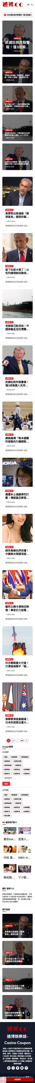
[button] (31, 38)
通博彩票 (17, 773)
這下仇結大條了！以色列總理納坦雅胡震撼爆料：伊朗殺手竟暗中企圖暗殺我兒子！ (17, 106)
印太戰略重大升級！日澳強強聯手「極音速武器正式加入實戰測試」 (17, 668)
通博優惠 (27, 769)
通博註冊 (18, 765)
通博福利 (7, 769)
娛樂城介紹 (17, 38)
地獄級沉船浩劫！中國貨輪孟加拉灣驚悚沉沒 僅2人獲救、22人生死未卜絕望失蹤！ (17, 135)
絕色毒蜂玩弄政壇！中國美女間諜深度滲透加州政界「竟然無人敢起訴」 (17, 555)
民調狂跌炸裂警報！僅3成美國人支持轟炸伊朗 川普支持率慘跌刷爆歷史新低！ (17, 164)
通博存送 (17, 769)
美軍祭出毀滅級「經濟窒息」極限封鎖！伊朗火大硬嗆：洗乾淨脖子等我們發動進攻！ (17, 77)
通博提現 (7, 761)
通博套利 (27, 773)
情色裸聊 (7, 816)
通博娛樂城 (25, 757)
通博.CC (29, 1077)
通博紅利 (7, 773)
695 (22, 740)
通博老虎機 (17, 761)
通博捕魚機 (8, 765)
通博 (6, 757)
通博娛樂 (14, 757)
